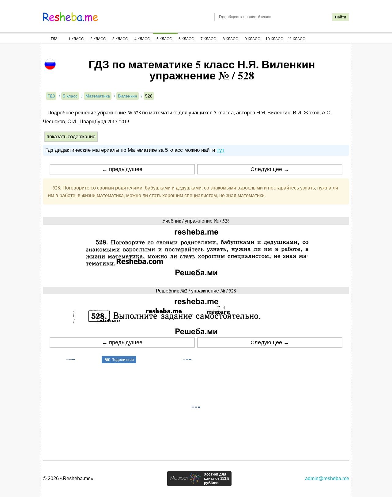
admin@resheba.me (327, 478)
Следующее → (270, 169)
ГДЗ (54, 39)
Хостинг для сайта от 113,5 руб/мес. (216, 478)
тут (220, 150)
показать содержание (71, 136)
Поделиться (122, 359)
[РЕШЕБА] (70, 16)
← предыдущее (122, 169)
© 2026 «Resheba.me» (68, 478)
